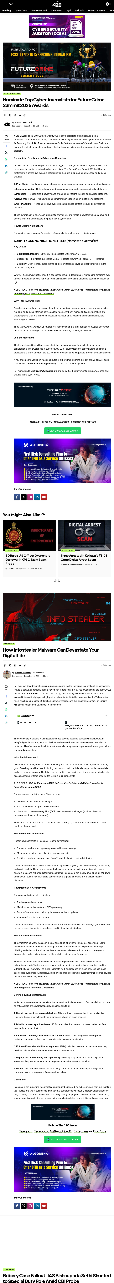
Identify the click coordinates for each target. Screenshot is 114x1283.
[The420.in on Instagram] (30, 497)
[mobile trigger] (5, 4)
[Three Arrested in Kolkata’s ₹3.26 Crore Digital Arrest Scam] (84, 535)
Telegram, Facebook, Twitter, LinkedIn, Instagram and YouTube (86, 726)
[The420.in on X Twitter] (24, 497)
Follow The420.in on (29, 722)
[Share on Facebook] (5, 115)
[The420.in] (57, 4)
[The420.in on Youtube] (44, 497)
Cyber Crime (67, 550)
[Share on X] (10, 115)
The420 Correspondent (17, 568)
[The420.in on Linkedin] (37, 497)
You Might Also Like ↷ (24, 515)
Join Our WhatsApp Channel (63, 431)
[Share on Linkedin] (20, 115)
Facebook (46, 422)
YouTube (91, 422)
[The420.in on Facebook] (17, 497)
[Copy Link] (25, 115)
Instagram (76, 422)
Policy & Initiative (12, 94)
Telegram (34, 422)
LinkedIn (65, 422)
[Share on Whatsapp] (15, 115)
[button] (55, 581)
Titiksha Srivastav (23, 672)
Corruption (12, 550)
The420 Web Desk (23, 122)
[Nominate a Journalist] (82, 241)
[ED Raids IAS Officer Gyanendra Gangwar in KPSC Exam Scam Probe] (29, 535)
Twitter (55, 422)
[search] (101, 4)
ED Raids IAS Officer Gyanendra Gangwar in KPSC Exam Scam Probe (27, 559)
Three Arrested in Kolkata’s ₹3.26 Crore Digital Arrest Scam (84, 557)
